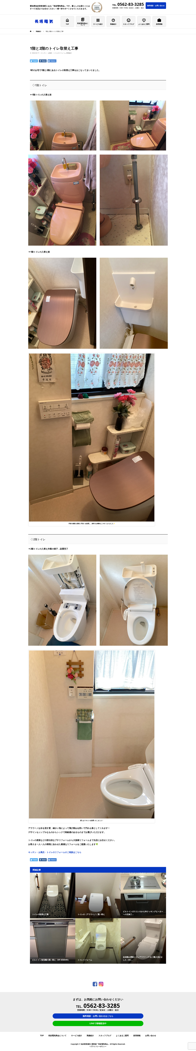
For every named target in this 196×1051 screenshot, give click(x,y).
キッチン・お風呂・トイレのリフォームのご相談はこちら (54, 852)
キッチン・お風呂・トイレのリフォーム (53, 53)
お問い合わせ (150, 1035)
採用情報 (159, 24)
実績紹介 (113, 24)
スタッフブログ (128, 24)
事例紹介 (69, 53)
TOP (67, 24)
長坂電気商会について (82, 24)
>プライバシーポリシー (98, 1046)
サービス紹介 (98, 24)
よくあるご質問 (143, 24)
